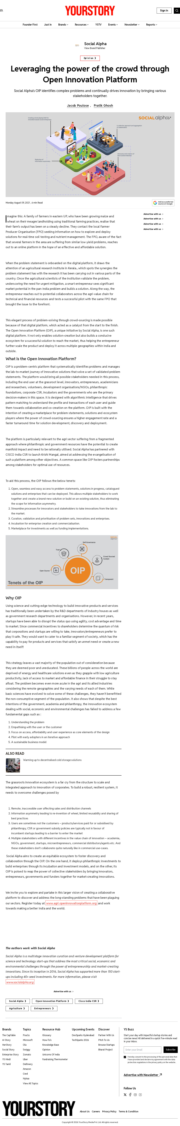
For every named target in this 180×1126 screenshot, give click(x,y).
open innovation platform (51, 1001)
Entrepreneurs (42, 1008)
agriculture (15, 1008)
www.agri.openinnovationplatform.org (71, 903)
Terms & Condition (128, 1111)
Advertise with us (62, 991)
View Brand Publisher (94, 48)
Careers (96, 1111)
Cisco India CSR (87, 1001)
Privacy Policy (109, 1111)
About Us (85, 1111)
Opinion (89, 58)
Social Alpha (16, 1001)
